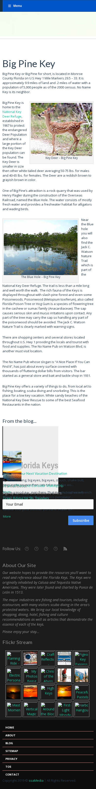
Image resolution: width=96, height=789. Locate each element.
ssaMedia (36, 780)
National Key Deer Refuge (11, 114)
